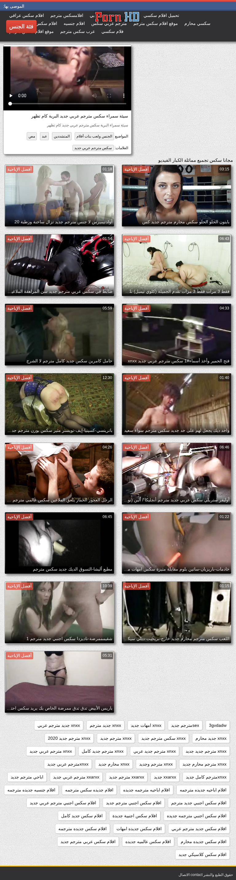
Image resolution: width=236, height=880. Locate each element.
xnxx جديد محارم (210, 738)
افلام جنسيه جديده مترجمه (31, 789)
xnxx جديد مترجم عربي (58, 725)
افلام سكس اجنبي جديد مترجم (198, 802)
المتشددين (62, 136)
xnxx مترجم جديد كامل (103, 751)
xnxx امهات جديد (146, 725)
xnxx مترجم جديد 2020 (69, 738)
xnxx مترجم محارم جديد (204, 764)
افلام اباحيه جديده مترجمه (203, 789)
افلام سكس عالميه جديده (148, 841)
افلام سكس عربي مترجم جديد (88, 841)
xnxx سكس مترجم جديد (163, 738)
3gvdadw (217, 725)
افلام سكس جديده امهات (139, 828)
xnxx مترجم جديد (116, 738)
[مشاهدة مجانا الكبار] (94, 26)
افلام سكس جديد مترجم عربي (198, 828)
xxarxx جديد (165, 776)
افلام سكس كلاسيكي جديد (202, 854)
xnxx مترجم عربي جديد (51, 751)
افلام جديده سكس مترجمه (89, 789)
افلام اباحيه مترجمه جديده (146, 789)
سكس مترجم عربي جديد (93, 148)
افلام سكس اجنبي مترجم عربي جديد (63, 802)
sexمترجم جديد (185, 725)
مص (32, 136)
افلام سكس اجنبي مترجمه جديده (196, 815)
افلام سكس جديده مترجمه (82, 828)
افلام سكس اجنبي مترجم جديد (133, 802)
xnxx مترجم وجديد (156, 764)
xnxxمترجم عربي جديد (67, 764)
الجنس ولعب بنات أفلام (94, 136)
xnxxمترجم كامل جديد (206, 776)
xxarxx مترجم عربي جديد (76, 776)
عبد (44, 136)
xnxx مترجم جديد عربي (154, 751)
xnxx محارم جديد (113, 764)
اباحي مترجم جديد (27, 776)
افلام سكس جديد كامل (82, 815)
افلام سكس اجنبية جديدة (134, 815)
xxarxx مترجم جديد (126, 776)
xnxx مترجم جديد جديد (206, 751)
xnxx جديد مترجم (105, 725)
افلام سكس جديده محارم (203, 841)
